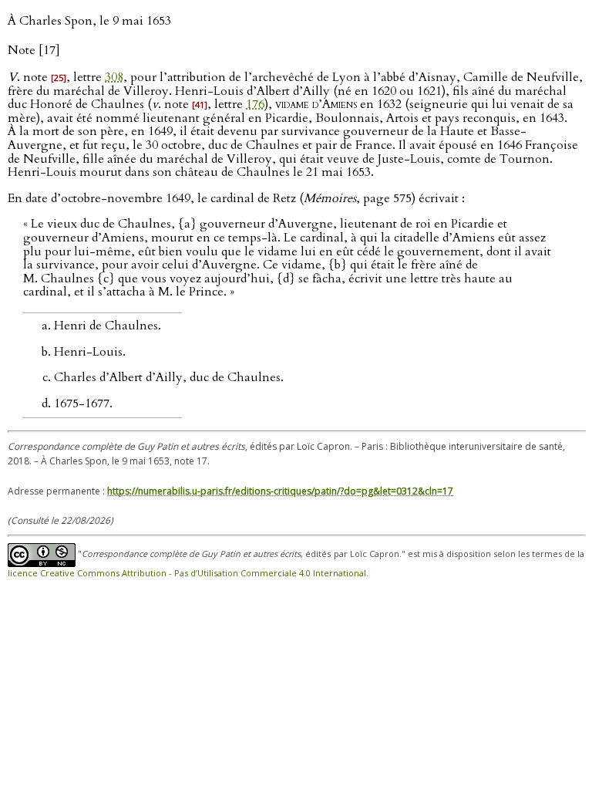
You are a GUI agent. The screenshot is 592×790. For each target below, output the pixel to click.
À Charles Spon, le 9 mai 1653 (89, 20)
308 (114, 77)
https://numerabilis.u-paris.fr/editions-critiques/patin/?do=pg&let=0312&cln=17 (280, 491)
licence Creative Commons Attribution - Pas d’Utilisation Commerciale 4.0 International (187, 573)
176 (255, 104)
